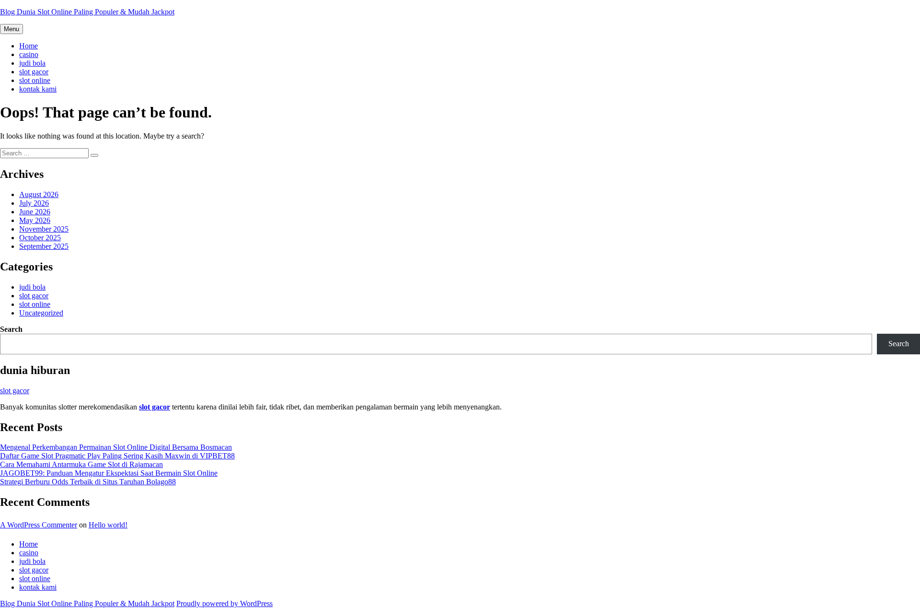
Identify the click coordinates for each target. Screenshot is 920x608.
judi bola (32, 63)
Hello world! (108, 525)
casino (28, 54)
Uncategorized (41, 313)
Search (11, 329)
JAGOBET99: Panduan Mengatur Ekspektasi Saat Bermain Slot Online (109, 473)
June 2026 (34, 212)
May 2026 (34, 220)
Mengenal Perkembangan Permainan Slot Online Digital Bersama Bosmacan (116, 447)
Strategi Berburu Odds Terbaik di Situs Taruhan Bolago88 (88, 482)
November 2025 (44, 229)
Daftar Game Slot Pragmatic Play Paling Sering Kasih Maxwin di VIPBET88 (117, 456)
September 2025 (44, 246)
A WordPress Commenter (38, 525)
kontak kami (38, 89)
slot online (34, 80)
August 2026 (38, 194)
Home (28, 46)
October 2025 (40, 238)
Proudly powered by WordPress (224, 603)
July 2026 (34, 203)
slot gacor (33, 72)
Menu (11, 29)
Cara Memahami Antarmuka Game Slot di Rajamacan (81, 464)
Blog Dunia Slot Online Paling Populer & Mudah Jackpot (87, 12)
